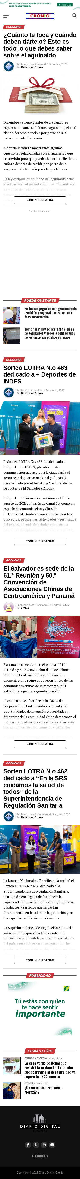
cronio (25, 608)
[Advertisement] (40, 253)
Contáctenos (40, 1156)
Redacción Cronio (32, 67)
